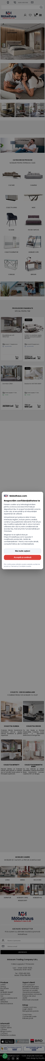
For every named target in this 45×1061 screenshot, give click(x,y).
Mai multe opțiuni (22, 551)
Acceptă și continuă (22, 557)
